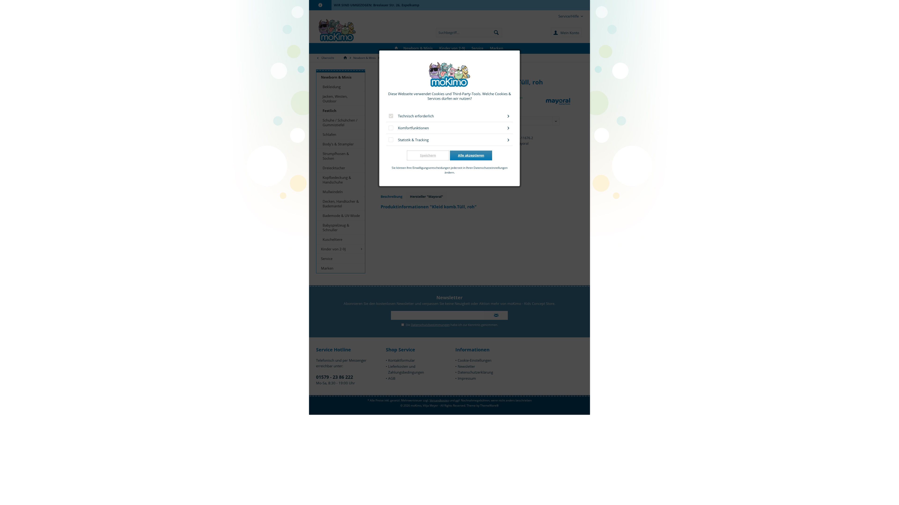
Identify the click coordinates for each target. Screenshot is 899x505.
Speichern (428, 155)
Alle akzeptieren (471, 155)
